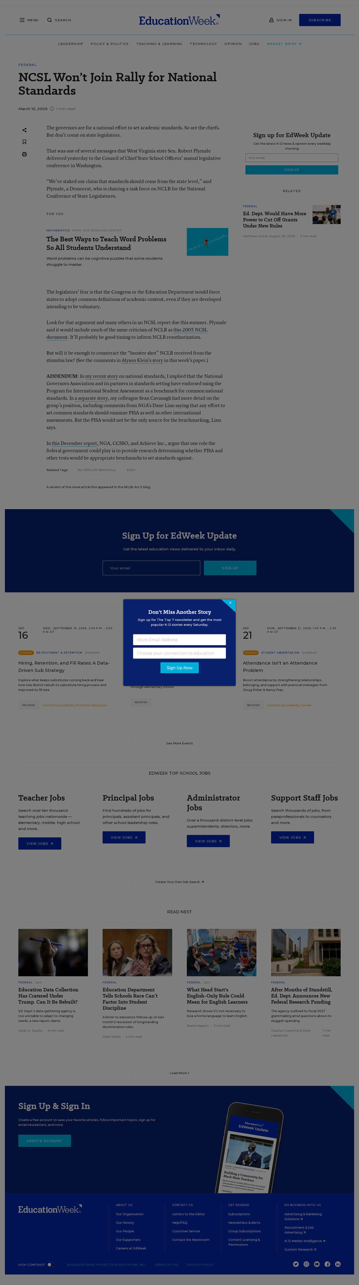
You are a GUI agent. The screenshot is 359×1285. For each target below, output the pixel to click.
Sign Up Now (179, 667)
